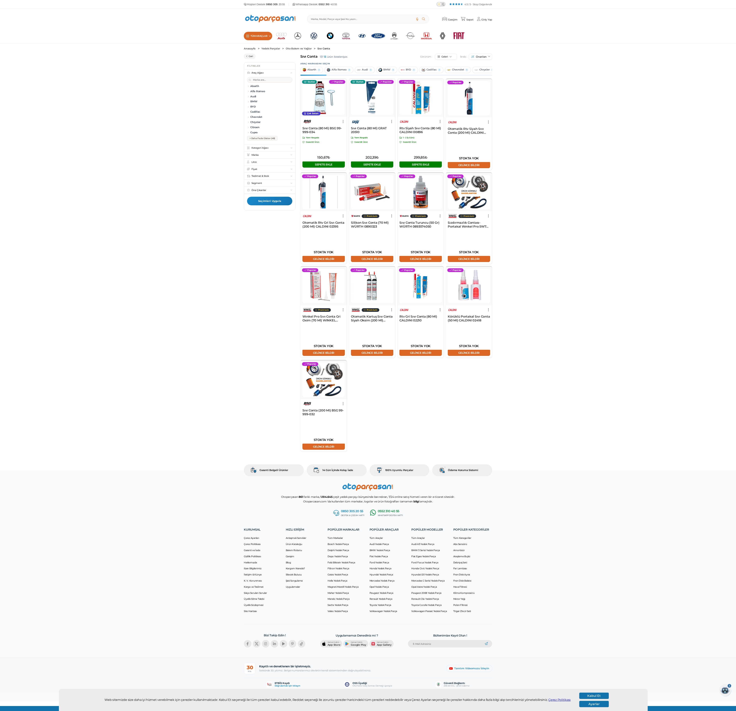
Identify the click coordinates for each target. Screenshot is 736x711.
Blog (288, 562)
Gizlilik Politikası (252, 556)
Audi (365, 69)
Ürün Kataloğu (294, 544)
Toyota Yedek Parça (380, 605)
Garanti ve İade (252, 550)
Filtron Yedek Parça (338, 568)
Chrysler (484, 69)
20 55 (275, 4)
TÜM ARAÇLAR (259, 35)
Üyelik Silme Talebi (254, 598)
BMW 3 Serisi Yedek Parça (425, 550)
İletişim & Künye (253, 574)
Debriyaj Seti (460, 562)
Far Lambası (460, 568)
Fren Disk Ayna (461, 574)
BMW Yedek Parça (380, 550)
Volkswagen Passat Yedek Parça (429, 611)
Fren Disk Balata (462, 580)
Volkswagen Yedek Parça (383, 611)
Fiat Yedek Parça (379, 556)
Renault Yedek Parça (381, 598)
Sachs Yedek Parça (338, 605)
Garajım (290, 556)
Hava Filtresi (460, 586)
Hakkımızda (250, 562)
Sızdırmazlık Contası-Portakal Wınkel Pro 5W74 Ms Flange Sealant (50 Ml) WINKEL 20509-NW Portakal (468, 225)
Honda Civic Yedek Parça (425, 568)
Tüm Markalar (335, 538)
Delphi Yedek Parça (338, 550)
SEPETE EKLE (323, 164)
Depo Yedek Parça (338, 556)
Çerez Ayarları (251, 538)
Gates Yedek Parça (338, 574)
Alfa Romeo (339, 69)
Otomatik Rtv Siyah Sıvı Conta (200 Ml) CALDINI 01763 (466, 131)
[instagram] (265, 644)
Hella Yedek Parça (337, 580)
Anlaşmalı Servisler (296, 538)
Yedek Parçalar (270, 48)
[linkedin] (274, 644)
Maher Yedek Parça (338, 592)
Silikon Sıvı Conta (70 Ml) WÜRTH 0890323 (370, 224)
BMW (386, 69)
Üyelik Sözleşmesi (253, 605)
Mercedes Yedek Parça (382, 580)
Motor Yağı (459, 598)
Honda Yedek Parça (380, 568)
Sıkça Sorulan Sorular (255, 592)
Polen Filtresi (460, 605)
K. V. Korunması (253, 580)
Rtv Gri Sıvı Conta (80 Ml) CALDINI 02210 (418, 318)
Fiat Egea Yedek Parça (423, 556)
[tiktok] (301, 644)
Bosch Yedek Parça (338, 544)
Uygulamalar (293, 586)
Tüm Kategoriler (462, 538)
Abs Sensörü (460, 544)
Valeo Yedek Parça (338, 611)
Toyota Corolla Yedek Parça (426, 605)
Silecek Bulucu (294, 574)
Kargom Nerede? (295, 568)
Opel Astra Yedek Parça (424, 586)
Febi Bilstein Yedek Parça (341, 562)
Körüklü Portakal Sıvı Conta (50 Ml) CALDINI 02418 (469, 318)
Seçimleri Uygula (269, 200)
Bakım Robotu (294, 550)
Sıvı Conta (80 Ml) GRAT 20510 (369, 130)
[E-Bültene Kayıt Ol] (486, 644)
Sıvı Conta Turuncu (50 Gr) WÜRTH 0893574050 (419, 224)
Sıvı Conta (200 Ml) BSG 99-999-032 (322, 412)
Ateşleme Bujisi (461, 556)
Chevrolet (458, 69)
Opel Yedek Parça (379, 586)
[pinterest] (292, 644)
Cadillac (431, 69)
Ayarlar (594, 704)
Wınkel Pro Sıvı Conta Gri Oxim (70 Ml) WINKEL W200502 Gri (321, 318)
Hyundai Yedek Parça (381, 574)
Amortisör (459, 550)
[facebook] (247, 644)
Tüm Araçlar (376, 538)
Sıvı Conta (323, 48)
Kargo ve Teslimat (254, 586)
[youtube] (283, 644)
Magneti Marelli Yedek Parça (343, 586)
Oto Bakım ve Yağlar (298, 48)
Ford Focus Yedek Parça (424, 562)
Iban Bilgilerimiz (252, 568)
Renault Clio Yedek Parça (425, 598)
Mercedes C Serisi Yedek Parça (428, 580)
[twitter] (256, 644)
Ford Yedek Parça (379, 562)
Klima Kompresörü (464, 592)
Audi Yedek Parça (379, 544)
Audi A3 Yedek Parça (422, 544)
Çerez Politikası (559, 700)
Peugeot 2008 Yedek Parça (426, 592)
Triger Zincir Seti (462, 611)
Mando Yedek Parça (339, 598)
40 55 (328, 4)
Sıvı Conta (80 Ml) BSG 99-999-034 (322, 130)
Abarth (311, 69)
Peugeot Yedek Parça (381, 592)
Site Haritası (250, 611)
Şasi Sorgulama (294, 580)
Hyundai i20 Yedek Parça (425, 574)
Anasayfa (249, 48)
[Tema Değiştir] (441, 4)
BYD (408, 69)
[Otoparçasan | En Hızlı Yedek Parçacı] (270, 19)
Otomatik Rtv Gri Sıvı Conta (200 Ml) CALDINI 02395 (323, 224)
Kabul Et (594, 696)
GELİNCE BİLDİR (469, 165)
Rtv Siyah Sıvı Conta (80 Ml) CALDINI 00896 (420, 130)
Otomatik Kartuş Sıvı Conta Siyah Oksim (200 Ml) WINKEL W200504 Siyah (372, 318)
